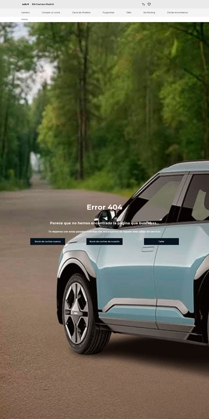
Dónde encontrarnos (177, 12)
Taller (128, 12)
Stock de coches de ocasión (104, 241)
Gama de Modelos (81, 12)
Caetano (25, 12)
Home (24, 19)
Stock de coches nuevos (48, 241)
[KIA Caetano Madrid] (25, 4)
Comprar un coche (51, 12)
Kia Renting (149, 12)
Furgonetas (108, 12)
